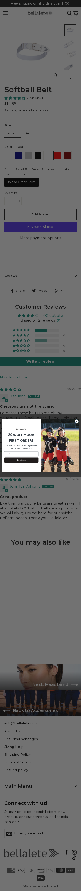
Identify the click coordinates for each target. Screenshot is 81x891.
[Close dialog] (76, 421)
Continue (21, 460)
